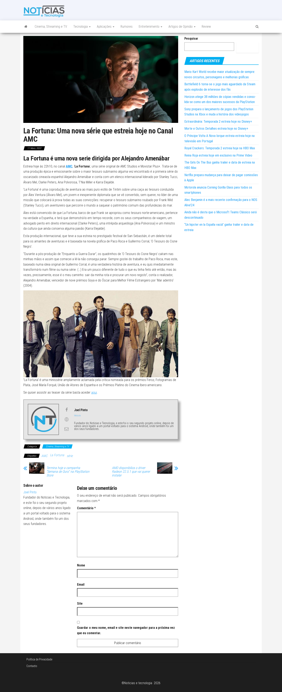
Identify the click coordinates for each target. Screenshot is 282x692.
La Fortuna (57, 455)
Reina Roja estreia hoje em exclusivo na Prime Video (218, 155)
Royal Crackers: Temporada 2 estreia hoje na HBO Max (219, 148)
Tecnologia (81, 26)
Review (206, 26)
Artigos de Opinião (180, 26)
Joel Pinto (30, 492)
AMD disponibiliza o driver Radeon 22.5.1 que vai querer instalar (131, 471)
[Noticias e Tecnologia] (26, 26)
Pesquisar (191, 38)
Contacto (31, 666)
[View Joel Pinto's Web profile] (66, 419)
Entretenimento (149, 26)
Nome (81, 565)
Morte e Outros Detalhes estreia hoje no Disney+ (216, 129)
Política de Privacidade (39, 659)
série (70, 456)
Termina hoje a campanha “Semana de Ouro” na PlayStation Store (67, 471)
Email (80, 584)
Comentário (86, 508)
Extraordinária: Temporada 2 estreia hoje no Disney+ (218, 121)
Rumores (127, 26)
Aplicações (104, 26)
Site (80, 603)
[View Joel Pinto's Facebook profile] (66, 409)
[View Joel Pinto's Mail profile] (66, 428)
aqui (94, 392)
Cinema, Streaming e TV (51, 26)
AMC (69, 166)
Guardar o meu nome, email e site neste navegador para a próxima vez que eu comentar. (126, 630)
